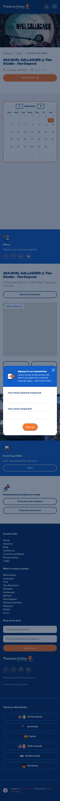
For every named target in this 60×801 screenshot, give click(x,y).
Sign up (30, 427)
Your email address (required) (24, 393)
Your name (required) (20, 409)
